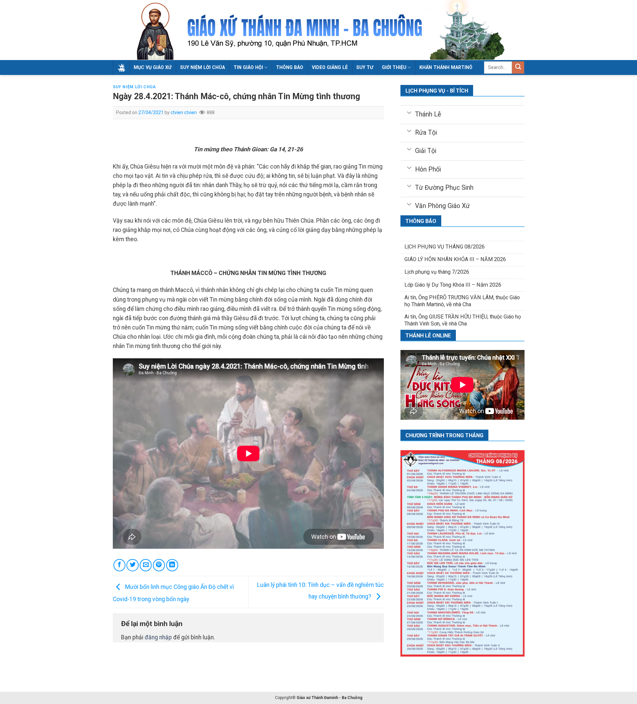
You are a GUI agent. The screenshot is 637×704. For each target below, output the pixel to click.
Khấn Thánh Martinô (445, 67)
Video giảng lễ (330, 67)
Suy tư (364, 67)
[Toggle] (409, 112)
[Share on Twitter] (132, 565)
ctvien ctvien (184, 112)
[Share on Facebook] (119, 565)
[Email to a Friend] (146, 565)
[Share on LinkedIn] (172, 565)
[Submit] (518, 67)
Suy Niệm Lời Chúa (202, 67)
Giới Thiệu (394, 67)
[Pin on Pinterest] (159, 565)
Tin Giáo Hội (248, 67)
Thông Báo (289, 67)
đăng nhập (158, 637)
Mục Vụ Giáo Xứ (153, 67)
